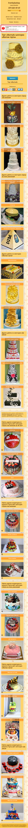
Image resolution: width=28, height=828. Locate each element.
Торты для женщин (8, 506)
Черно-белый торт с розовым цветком (12, 363)
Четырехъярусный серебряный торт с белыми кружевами (12, 150)
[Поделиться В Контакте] (21, 89)
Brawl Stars (12, 776)
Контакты (16, 22)
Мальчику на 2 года (12, 672)
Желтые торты (7, 255)
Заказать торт (14, 13)
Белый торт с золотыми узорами (12, 126)
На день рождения (12, 534)
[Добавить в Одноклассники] (16, 89)
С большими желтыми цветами (12, 307)
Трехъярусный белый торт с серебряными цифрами (12, 182)
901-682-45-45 (14, 8)
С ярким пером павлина (12, 339)
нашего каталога (23, 825)
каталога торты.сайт (7, 414)
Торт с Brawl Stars (12, 696)
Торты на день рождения (14, 175)
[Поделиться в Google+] (6, 89)
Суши (12, 477)
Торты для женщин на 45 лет (12, 425)
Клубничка (12, 430)
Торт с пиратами (12, 591)
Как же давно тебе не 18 (12, 753)
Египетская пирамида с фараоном (12, 228)
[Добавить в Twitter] (19, 89)
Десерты (19, 18)
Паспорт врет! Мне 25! (12, 453)
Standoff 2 (12, 719)
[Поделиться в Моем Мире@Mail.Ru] (14, 89)
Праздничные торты (11, 18)
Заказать (12, 78)
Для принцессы (12, 639)
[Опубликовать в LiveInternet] (8, 89)
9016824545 (9, 415)
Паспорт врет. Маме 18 (12, 511)
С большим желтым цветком (12, 284)
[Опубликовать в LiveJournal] (11, 89)
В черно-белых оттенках (12, 386)
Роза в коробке (12, 558)
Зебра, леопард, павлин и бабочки (12, 102)
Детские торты (9, 16)
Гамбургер (12, 205)
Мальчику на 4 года (12, 800)
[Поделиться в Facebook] (3, 89)
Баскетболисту (12, 260)
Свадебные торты (18, 16)
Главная (11, 22)
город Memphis (14, 5)
